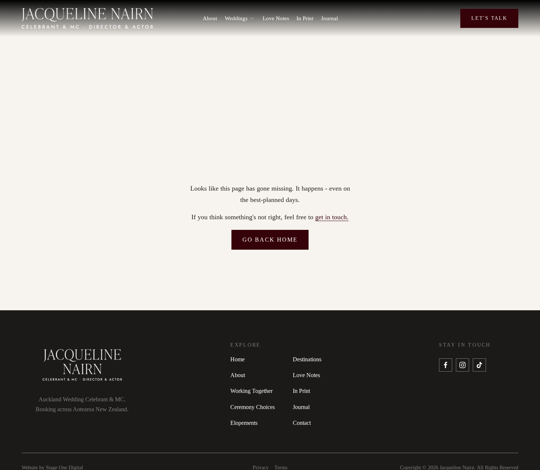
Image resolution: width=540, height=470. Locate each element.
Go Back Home (269, 239)
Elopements (244, 423)
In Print (304, 18)
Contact (302, 423)
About (210, 18)
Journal (329, 18)
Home (237, 359)
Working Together (251, 391)
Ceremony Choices (252, 407)
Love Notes (276, 18)
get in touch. (332, 217)
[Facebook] (445, 365)
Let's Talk (489, 18)
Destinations (307, 359)
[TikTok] (479, 365)
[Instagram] (462, 365)
